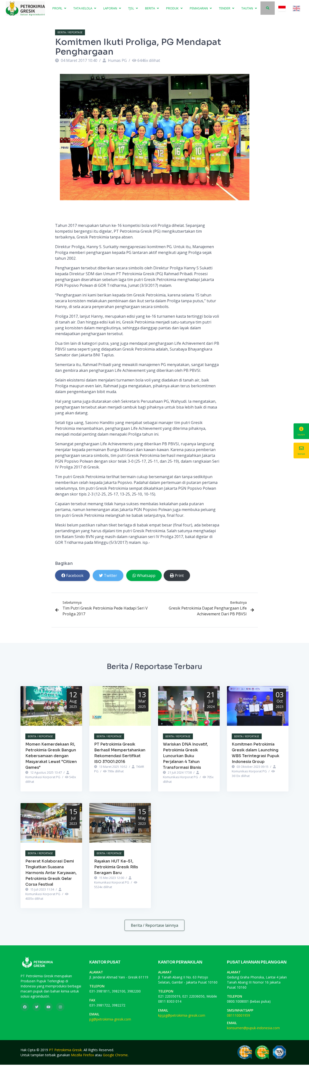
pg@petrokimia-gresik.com (110, 1019)
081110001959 (238, 1015)
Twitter (110, 575)
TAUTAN (247, 8)
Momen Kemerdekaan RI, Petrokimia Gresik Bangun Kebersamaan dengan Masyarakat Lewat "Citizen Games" (51, 756)
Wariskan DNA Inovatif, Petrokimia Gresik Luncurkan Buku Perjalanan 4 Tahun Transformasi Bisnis (185, 756)
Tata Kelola (83, 8)
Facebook (75, 575)
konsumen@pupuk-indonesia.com (253, 1028)
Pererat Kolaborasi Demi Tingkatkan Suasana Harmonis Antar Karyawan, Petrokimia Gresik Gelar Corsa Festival (51, 873)
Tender (225, 8)
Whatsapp (146, 575)
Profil (57, 8)
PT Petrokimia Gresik (65, 1050)
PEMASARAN (199, 8)
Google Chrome (115, 1055)
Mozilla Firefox (82, 1055)
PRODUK (172, 8)
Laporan (110, 8)
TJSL (131, 8)
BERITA (150, 8)
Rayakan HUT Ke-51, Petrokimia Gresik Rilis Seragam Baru (116, 867)
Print (179, 575)
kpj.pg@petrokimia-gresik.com (181, 1015)
